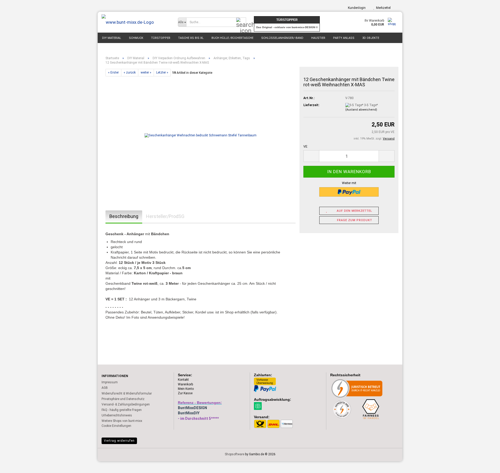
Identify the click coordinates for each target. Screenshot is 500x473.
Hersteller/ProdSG (165, 216)
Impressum (110, 382)
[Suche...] (241, 22)
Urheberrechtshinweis (117, 415)
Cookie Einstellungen (116, 426)
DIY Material (111, 38)
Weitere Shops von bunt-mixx (122, 421)
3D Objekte (370, 38)
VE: (305, 146)
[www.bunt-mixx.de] (136, 22)
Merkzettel (382, 8)
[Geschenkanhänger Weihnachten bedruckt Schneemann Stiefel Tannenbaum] (201, 135)
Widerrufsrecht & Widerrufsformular (127, 393)
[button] (311, 156)
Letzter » (162, 72)
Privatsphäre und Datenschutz (123, 399)
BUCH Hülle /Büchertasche (232, 38)
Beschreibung (123, 216)
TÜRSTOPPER (160, 38)
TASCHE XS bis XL (191, 38)
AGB (105, 388)
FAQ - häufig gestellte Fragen (122, 410)
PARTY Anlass (343, 38)
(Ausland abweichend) (361, 109)
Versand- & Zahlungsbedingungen (126, 404)
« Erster (113, 72)
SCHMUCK (136, 38)
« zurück (130, 72)
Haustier (318, 38)
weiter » (146, 72)
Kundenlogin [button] (356, 8)
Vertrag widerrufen (119, 440)
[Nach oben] (485, 465)
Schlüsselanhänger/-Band (282, 38)
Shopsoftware (234, 454)
